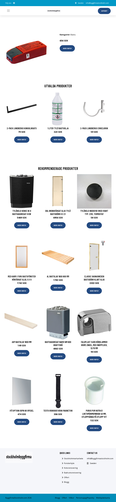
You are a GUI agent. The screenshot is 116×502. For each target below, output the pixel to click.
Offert (104, 11)
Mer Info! (67, 48)
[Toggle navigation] (8, 10)
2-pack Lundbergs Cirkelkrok (94, 128)
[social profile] (14, 3)
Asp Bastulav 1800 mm (21, 342)
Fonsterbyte (69, 463)
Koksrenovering (71, 468)
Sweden (81, 3)
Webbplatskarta (103, 498)
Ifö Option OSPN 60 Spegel (22, 410)
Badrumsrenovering (72, 472)
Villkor (71, 498)
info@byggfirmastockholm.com (97, 3)
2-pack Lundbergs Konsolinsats (22, 128)
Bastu (73, 34)
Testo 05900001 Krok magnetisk (58, 410)
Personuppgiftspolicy (85, 498)
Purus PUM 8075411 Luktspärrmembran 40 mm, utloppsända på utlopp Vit (94, 413)
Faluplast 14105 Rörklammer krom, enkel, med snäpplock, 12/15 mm (94, 345)
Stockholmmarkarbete (73, 458)
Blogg (66, 482)
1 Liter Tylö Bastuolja (58, 128)
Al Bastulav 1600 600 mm (58, 276)
